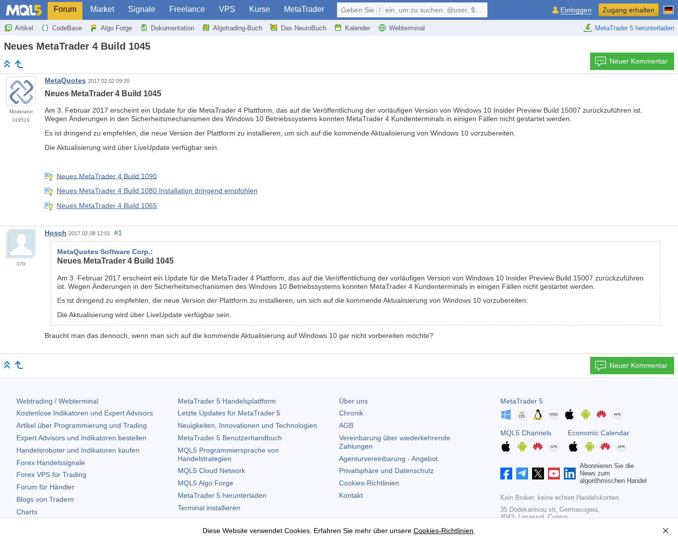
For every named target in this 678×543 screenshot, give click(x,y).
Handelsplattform (227, 401)
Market (102, 9)
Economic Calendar (598, 433)
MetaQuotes (65, 80)
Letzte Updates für (229, 413)
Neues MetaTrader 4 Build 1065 (107, 205)
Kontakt (351, 495)
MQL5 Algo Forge (205, 483)
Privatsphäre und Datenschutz (386, 471)
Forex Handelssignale (50, 463)
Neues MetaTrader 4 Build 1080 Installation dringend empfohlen (157, 191)
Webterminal (407, 28)
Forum (65, 9)
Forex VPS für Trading (51, 474)
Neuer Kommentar (639, 61)
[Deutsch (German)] (668, 6)
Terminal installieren (209, 508)
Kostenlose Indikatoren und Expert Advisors (84, 413)
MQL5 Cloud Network (211, 471)
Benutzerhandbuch (230, 438)
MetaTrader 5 (521, 401)
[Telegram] (522, 473)
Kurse (259, 9)
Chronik (351, 413)
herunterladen (222, 495)
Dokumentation (172, 28)
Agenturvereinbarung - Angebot (388, 459)
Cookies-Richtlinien (369, 483)
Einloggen (576, 10)
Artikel (24, 28)
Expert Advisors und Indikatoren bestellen (81, 438)
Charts (26, 512)
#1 (118, 233)
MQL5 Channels (525, 433)
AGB (346, 425)
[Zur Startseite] (7, 64)
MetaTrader (304, 9)
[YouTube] (554, 473)
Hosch (56, 233)
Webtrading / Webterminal (57, 401)
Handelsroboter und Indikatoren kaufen (77, 450)
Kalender (357, 28)
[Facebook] (506, 473)
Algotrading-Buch (237, 28)
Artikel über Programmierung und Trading (81, 425)
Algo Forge (116, 28)
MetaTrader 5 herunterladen (634, 28)
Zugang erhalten (629, 10)
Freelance (187, 9)
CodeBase (67, 28)
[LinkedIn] (570, 473)
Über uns (353, 401)
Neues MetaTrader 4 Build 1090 (107, 176)
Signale (141, 9)
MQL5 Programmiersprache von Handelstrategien (228, 454)
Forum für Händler (45, 487)
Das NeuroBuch (303, 28)
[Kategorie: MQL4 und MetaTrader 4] (19, 64)
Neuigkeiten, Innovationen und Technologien (247, 425)
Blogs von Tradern (45, 499)
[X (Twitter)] (538, 473)
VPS (227, 9)
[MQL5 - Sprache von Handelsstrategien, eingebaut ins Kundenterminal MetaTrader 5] (24, 10)
